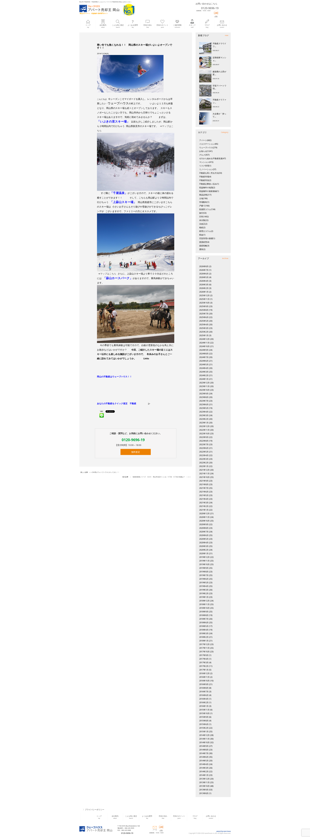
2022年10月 (204, 433)
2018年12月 (204, 600)
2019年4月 (204, 586)
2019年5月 (204, 582)
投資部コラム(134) (207, 209)
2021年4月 (204, 499)
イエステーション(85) (208, 144)
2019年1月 (204, 597)
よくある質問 (133, 26)
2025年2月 (204, 331)
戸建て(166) (204, 205)
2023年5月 (204, 408)
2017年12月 (204, 644)
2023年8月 (204, 397)
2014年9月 (204, 746)
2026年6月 (204, 273)
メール (155, 830)
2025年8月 (204, 310)
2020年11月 (204, 517)
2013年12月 (204, 778)
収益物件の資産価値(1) (209, 191)
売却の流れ (147, 26)
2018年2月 (204, 637)
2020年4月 (204, 542)
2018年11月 (204, 604)
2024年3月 (204, 371)
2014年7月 (204, 753)
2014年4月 (204, 764)
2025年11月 (204, 299)
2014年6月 (204, 757)
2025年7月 (204, 313)
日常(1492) (204, 216)
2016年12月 (204, 673)
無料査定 (135, 451)
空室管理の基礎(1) (207, 238)
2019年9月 (204, 568)
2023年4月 (204, 411)
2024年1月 (204, 379)
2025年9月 (204, 306)
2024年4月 (204, 368)
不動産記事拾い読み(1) (209, 184)
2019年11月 (204, 560)
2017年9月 (204, 655)
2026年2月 (204, 288)
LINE (216, 17)
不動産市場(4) (205, 176)
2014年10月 (204, 742)
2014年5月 (204, 760)
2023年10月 (204, 390)
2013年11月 (204, 782)
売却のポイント (162, 26)
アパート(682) (205, 140)
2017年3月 (204, 662)
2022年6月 (204, 448)
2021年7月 (204, 488)
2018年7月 (204, 619)
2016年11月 (204, 677)
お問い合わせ (222, 26)
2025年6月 (204, 317)
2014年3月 (204, 768)
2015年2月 (204, 728)
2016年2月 (204, 702)
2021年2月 (204, 506)
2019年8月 (204, 571)
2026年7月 (204, 270)
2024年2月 (204, 375)
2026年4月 (204, 281)
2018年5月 (204, 626)
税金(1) (202, 234)
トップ (88, 26)
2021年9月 (204, 480)
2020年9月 (204, 524)
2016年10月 (204, 680)
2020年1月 (204, 553)
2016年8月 (204, 688)
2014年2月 (204, 771)
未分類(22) (203, 220)
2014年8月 (204, 749)
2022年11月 (204, 430)
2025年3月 (204, 328)
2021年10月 (204, 477)
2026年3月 (204, 284)
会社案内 (103, 26)
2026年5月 (204, 277)
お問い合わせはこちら (206, 3)
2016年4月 (204, 698)
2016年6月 (204, 695)
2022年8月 (204, 440)
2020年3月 (204, 546)
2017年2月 (204, 666)
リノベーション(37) (207, 169)
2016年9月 (204, 684)
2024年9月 (204, 350)
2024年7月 (204, 357)
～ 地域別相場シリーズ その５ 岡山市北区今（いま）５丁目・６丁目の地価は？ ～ (159, 477)
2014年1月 (204, 775)
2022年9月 (204, 437)
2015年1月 (204, 731)
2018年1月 (204, 640)
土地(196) (203, 198)
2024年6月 (204, 361)
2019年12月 (204, 557)
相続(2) (202, 227)
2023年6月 (204, 404)
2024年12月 (204, 339)
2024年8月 (204, 353)
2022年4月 (204, 455)
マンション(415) (206, 162)
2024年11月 (204, 342)
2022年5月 (204, 451)
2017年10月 (204, 651)
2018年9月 (204, 611)
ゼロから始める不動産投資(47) (212, 158)
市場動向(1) (204, 202)
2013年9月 (204, 789)
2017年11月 (204, 648)
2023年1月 (204, 422)
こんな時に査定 (118, 26)
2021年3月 (204, 502)
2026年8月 (204, 266)
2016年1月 (204, 706)
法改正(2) (203, 224)
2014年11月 (204, 738)
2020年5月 (204, 539)
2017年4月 (204, 659)
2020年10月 (204, 520)
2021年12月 (204, 470)
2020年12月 (204, 513)
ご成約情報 (177, 26)
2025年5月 (204, 321)
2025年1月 (204, 335)
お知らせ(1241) (206, 151)
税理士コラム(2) (206, 231)
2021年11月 (204, 473)
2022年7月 (204, 444)
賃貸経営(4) (204, 242)
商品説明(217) (205, 194)
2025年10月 (204, 302)
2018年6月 (204, 622)
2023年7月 (204, 400)
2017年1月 (204, 669)
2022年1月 (204, 466)
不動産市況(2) (205, 180)
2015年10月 (204, 713)
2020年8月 (204, 528)
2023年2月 (204, 419)
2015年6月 (204, 724)
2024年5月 (204, 364)
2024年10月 (204, 346)
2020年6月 (204, 535)
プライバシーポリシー (94, 809)
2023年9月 (204, 393)
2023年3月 (204, 415)
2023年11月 (204, 386)
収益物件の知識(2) (207, 187)
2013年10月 (204, 786)
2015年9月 (204, 717)
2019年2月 (204, 593)
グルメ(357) (204, 154)
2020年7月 (204, 531)
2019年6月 (204, 579)
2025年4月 (204, 324)
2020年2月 (204, 549)
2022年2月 (204, 462)
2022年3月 (204, 459)
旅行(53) (202, 213)
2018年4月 (204, 629)
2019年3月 (204, 589)
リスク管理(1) (205, 165)
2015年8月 (204, 720)
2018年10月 (204, 608)
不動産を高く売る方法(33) (210, 173)
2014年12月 (204, 735)
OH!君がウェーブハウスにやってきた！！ (105, 472)
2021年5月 (204, 495)
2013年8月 (204, 793)
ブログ (207, 26)
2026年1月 (204, 291)
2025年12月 (204, 295)
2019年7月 (204, 575)
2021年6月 (204, 491)
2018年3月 (204, 633)
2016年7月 (204, 691)
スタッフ (192, 26)
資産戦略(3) (204, 245)
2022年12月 (204, 426)
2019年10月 (204, 564)
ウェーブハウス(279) (208, 147)
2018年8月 (204, 615)
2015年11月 (204, 709)
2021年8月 (204, 484)
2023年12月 (204, 382)
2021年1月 (204, 510)
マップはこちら (108, 273)
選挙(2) (202, 249)
